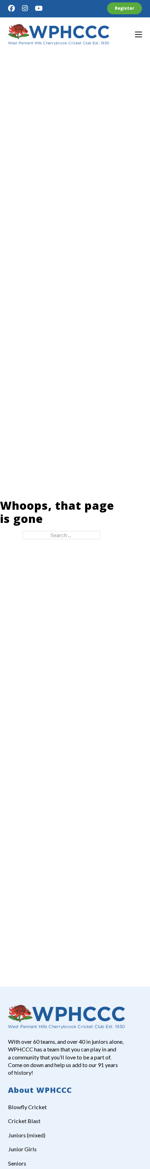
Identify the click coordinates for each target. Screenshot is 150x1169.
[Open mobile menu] (138, 34)
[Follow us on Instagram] (25, 8)
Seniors (17, 1163)
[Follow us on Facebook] (11, 8)
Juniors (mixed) (26, 1135)
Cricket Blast (24, 1121)
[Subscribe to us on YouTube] (39, 8)
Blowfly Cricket (27, 1107)
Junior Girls (22, 1149)
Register (124, 8)
